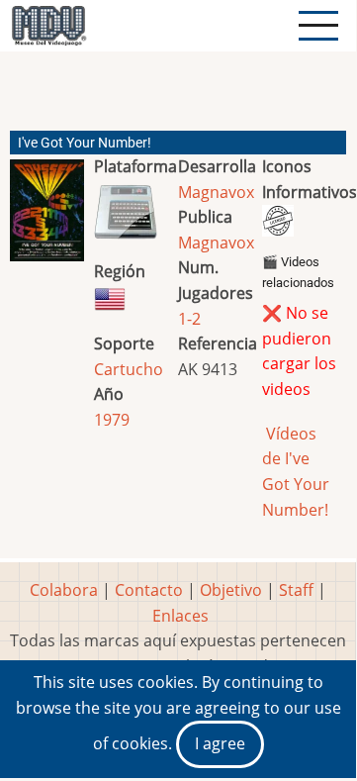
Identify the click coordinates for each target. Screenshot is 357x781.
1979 (112, 420)
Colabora (64, 590)
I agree (220, 743)
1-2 (189, 319)
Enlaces (180, 616)
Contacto (149, 590)
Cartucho (128, 369)
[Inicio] (48, 26)
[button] (47, 218)
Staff (296, 590)
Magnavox (216, 192)
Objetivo (231, 590)
